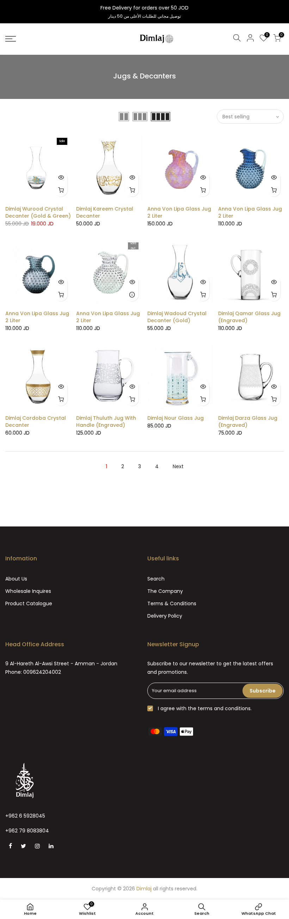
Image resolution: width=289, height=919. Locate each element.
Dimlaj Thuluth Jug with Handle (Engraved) (106, 421)
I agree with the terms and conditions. (204, 708)
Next (178, 466)
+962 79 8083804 (27, 830)
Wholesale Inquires (28, 591)
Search (156, 578)
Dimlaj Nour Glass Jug (175, 418)
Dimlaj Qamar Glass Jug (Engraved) (249, 317)
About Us (16, 578)
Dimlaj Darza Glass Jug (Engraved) (247, 421)
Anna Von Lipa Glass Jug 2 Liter (179, 212)
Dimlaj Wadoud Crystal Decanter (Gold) (177, 317)
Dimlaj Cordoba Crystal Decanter (35, 421)
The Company (165, 591)
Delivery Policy (164, 615)
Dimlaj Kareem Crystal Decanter (104, 212)
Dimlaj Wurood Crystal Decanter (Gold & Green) (38, 212)
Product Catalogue (28, 603)
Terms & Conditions (171, 603)
